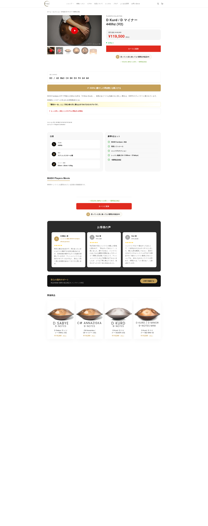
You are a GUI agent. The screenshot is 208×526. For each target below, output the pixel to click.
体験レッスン (80, 3)
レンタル (108, 3)
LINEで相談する (148, 281)
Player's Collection (114, 16)
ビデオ (89, 3)
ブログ (116, 3)
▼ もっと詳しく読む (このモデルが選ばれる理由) (66, 111)
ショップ (69, 3)
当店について (98, 3)
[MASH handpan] (47, 4)
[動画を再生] (74, 30)
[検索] (158, 4)
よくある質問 (124, 3)
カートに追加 (133, 48)
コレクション (56, 12)
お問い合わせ (135, 3)
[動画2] (59, 50)
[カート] (162, 4)
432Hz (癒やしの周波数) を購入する (104, 88)
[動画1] (51, 50)
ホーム (49, 12)
